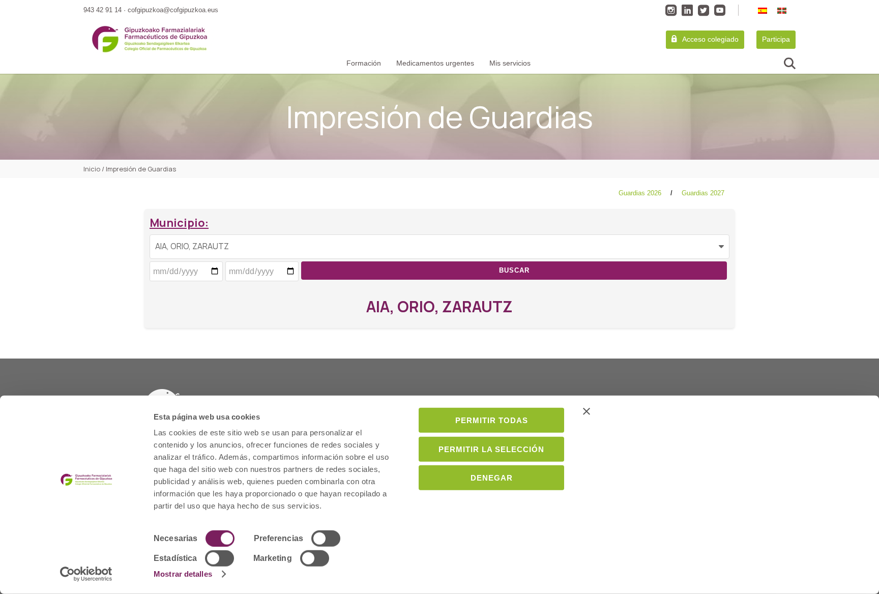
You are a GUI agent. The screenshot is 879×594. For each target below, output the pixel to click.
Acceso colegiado (710, 39)
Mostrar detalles (183, 574)
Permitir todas (491, 420)
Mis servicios (510, 63)
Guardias (640, 193)
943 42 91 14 (102, 10)
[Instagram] (671, 10)
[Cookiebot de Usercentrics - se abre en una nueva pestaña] (86, 574)
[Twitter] (703, 10)
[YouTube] (719, 10)
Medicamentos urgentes (435, 63)
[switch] (325, 538)
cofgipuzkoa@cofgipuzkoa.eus (173, 10)
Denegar (492, 477)
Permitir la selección (491, 448)
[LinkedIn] (687, 10)
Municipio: (179, 222)
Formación (363, 63)
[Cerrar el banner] (714, 411)
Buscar (514, 270)
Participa (776, 39)
